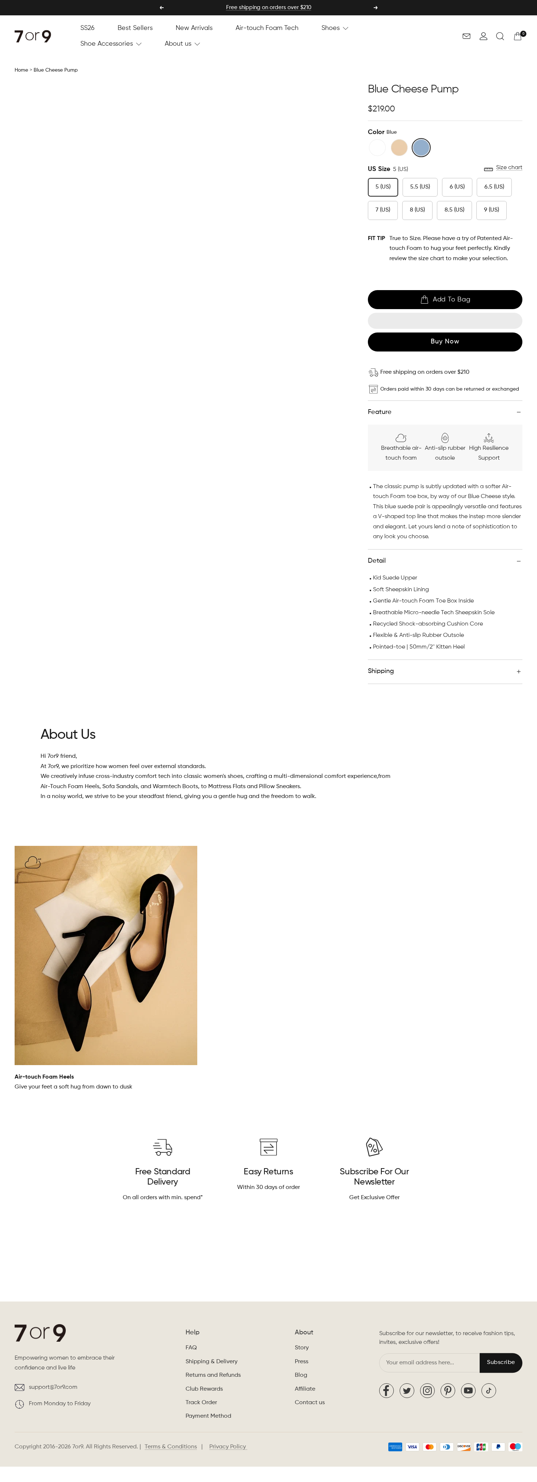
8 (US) (417, 210)
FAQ (191, 1348)
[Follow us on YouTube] (468, 1391)
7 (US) (383, 210)
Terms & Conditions (171, 1447)
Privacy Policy (228, 1447)
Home (21, 70)
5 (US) (383, 187)
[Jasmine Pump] (377, 147)
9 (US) (491, 210)
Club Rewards (204, 1389)
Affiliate (305, 1389)
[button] (483, 36)
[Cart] (517, 36)
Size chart (509, 168)
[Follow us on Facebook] (386, 1391)
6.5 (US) (494, 187)
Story (302, 1348)
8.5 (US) (454, 210)
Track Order (201, 1403)
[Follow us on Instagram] (427, 1391)
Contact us (310, 1403)
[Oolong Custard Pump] (399, 147)
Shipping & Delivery (211, 1362)
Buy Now (445, 341)
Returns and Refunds (213, 1375)
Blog (301, 1375)
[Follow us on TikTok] (489, 1391)
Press (301, 1362)
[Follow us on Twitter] (407, 1391)
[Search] (500, 36)
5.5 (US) (420, 187)
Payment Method (208, 1416)
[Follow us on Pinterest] (448, 1391)
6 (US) (457, 187)
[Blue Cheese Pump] (421, 147)
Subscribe (501, 1363)
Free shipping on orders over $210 (268, 7)
